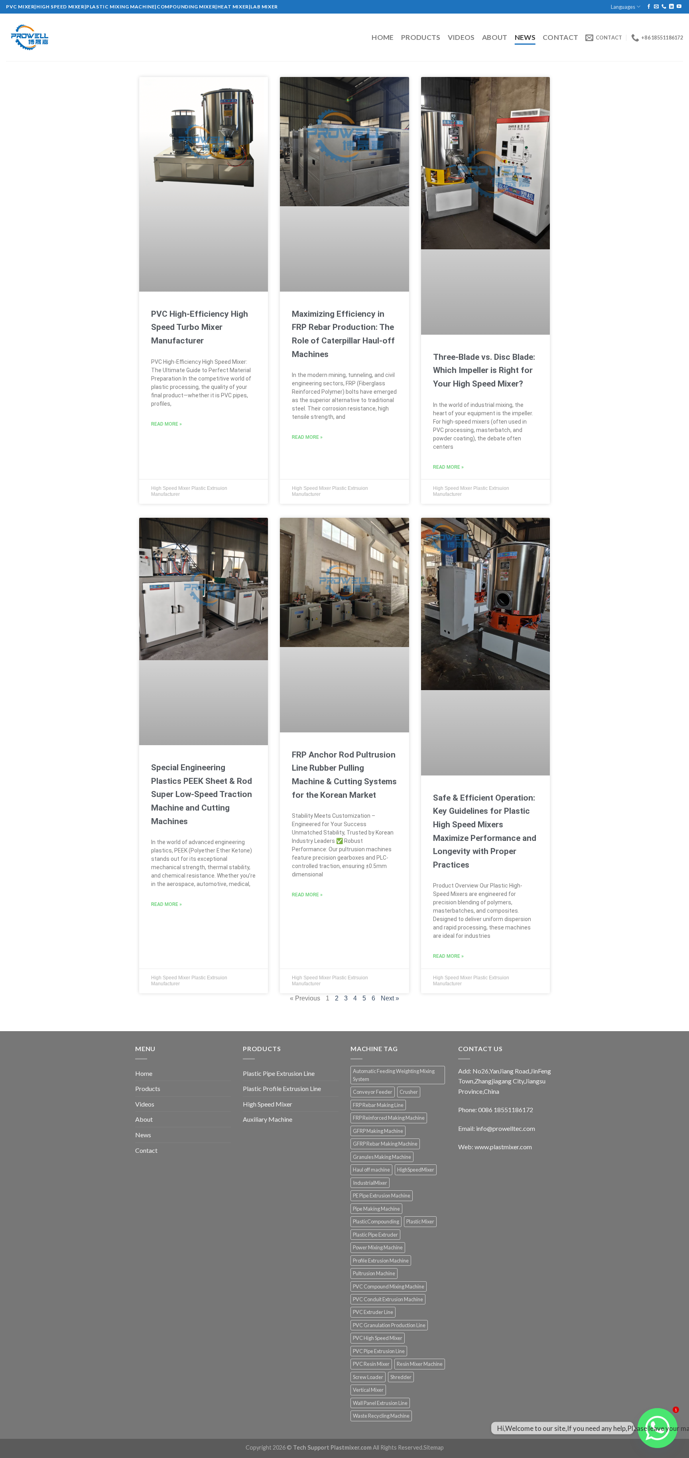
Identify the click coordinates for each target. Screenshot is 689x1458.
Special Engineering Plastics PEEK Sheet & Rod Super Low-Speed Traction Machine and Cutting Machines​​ (201, 794)
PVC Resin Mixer (371, 1364)
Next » (390, 998)
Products (421, 37)
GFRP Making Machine (378, 1131)
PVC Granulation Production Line (389, 1325)
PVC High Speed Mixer (377, 1338)
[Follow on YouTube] (679, 7)
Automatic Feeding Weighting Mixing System (394, 1075)
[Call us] (663, 7)
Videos (461, 37)
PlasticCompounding (376, 1221)
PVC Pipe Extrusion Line (379, 1351)
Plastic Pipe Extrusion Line (279, 1073)
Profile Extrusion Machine (381, 1260)
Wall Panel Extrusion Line (380, 1403)
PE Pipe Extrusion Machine (381, 1195)
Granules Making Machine (382, 1157)
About (495, 37)
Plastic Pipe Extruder (375, 1234)
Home (383, 37)
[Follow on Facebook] (648, 7)
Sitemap (433, 1447)
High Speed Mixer (267, 1104)
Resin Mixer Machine (420, 1364)
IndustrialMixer (370, 1183)
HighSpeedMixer (415, 1169)
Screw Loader (368, 1377)
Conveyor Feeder (372, 1092)
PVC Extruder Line (373, 1312)
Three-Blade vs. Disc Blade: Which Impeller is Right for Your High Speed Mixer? (484, 370)
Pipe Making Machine (376, 1208)
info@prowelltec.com (505, 1128)
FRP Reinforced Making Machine (389, 1118)
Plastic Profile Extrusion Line (282, 1088)
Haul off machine (371, 1169)
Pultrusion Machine (374, 1273)
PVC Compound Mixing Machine (388, 1286)
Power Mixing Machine (378, 1247)
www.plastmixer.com (503, 1146)
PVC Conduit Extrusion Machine (388, 1299)
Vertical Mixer (368, 1390)
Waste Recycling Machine (381, 1416)
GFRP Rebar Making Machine (385, 1143)
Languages (623, 7)
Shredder (400, 1377)
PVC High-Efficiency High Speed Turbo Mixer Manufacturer (199, 327)
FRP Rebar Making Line (378, 1105)
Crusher (409, 1092)
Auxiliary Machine (267, 1119)
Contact (560, 37)
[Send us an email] (656, 7)
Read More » (166, 424)
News (525, 37)
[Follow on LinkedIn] (671, 7)
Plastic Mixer (420, 1221)
